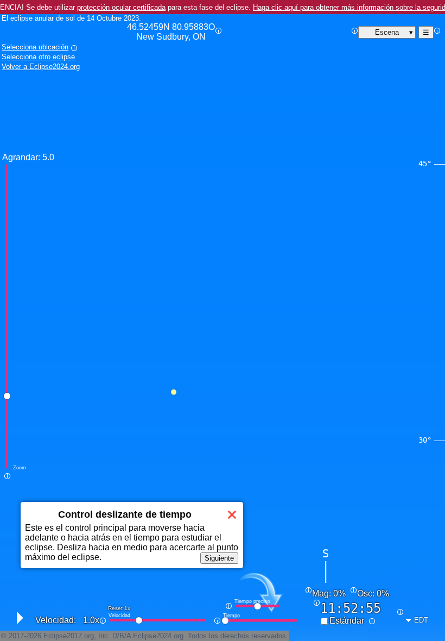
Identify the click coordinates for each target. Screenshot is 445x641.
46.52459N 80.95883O (171, 31)
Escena (387, 32)
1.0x (91, 620)
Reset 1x (119, 608)
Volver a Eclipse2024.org (41, 66)
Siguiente (219, 558)
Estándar (346, 620)
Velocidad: (55, 620)
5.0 (48, 157)
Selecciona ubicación (35, 47)
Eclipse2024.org (158, 636)
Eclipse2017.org (68, 636)
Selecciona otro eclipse (38, 57)
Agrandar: (21, 157)
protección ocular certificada (121, 7)
